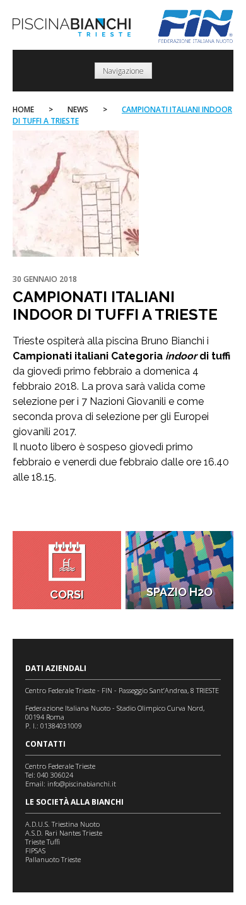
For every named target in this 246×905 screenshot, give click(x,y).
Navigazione (123, 71)
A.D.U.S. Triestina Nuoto (62, 824)
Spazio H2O (179, 591)
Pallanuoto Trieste (53, 859)
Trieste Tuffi (42, 841)
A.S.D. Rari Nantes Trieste (63, 833)
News (77, 109)
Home (23, 109)
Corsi (67, 594)
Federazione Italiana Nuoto (195, 26)
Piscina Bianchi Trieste (72, 27)
